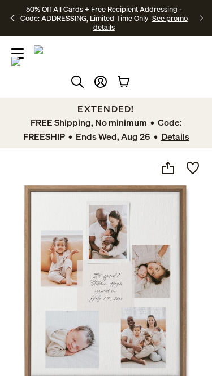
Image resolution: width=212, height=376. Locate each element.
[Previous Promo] (12, 18)
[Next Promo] (201, 18)
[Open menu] (17, 53)
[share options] (168, 168)
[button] (100, 82)
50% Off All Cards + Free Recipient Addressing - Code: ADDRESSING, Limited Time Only (101, 13)
